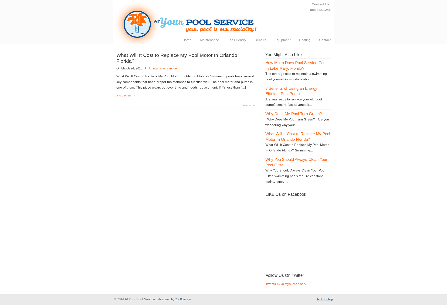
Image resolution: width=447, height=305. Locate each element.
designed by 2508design (174, 299)
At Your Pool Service (163, 68)
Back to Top (249, 105)
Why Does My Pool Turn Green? (293, 114)
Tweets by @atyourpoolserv (285, 284)
